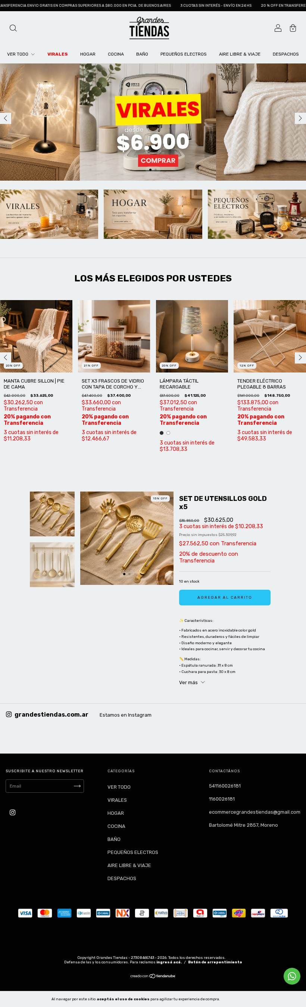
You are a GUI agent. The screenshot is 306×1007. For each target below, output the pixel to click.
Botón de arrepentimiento (215, 962)
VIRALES (57, 54)
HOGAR (88, 54)
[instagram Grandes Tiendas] (12, 812)
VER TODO (18, 54)
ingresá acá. (169, 962)
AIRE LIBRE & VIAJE (239, 54)
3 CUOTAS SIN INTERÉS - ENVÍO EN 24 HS (183, 5)
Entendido (240, 999)
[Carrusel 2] (153, 214)
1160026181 (222, 799)
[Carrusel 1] (153, 122)
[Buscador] (13, 29)
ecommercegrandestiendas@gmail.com (254, 812)
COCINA (116, 54)
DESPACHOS (286, 54)
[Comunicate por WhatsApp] (292, 976)
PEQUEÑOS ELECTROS (183, 54)
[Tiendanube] (153, 977)
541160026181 (225, 786)
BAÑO (142, 54)
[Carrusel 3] (257, 214)
